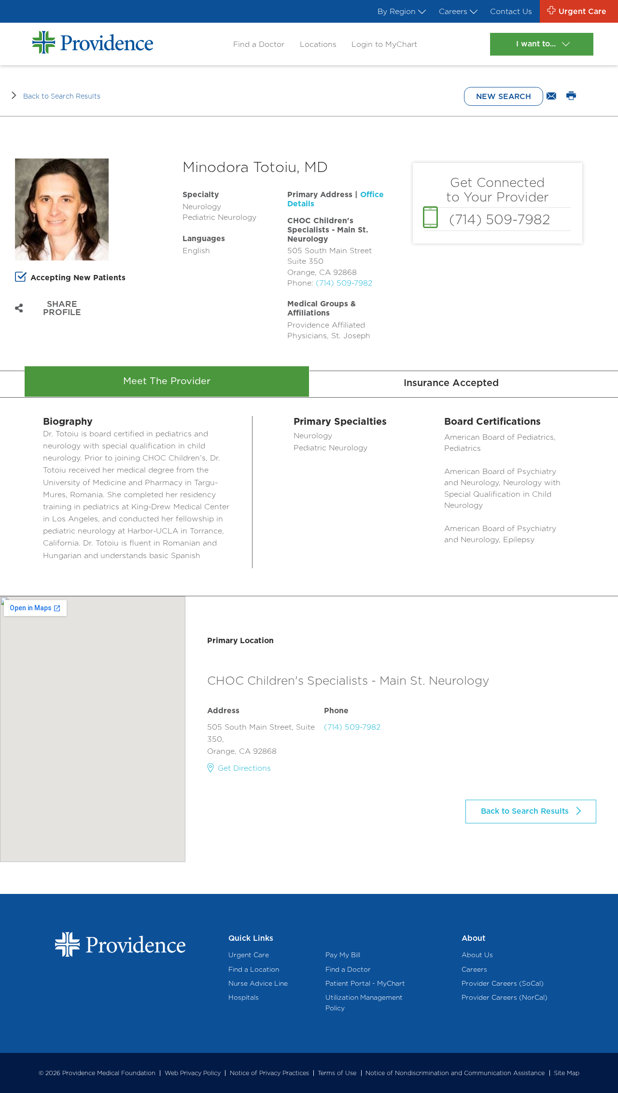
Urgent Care (248, 955)
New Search (503, 96)
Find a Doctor (258, 44)
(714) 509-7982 (344, 283)
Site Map (566, 1073)
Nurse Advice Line (258, 983)
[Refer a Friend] (552, 96)
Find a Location (253, 969)
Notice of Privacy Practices (269, 1073)
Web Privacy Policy (193, 1073)
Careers (453, 11)
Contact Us (511, 11)
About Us (477, 955)
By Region (397, 11)
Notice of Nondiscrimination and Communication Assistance (455, 1073)
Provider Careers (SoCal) (503, 983)
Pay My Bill (342, 955)
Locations (318, 44)
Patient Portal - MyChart (365, 983)
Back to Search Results (61, 96)
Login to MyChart (384, 44)
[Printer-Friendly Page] (571, 96)
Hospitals (243, 997)
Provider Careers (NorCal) (505, 997)
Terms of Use (337, 1073)
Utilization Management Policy (364, 1002)
